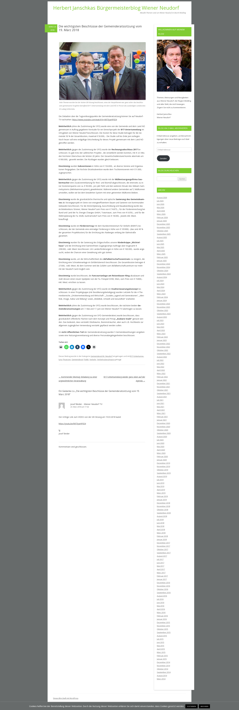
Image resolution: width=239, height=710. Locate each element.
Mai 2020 (160, 446)
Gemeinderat (77, 359)
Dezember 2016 (163, 582)
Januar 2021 (162, 420)
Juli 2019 (160, 479)
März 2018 (161, 533)
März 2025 (161, 254)
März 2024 (161, 294)
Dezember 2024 (163, 264)
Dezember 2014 (163, 662)
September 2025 (164, 234)
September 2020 (164, 433)
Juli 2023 (160, 320)
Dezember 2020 (163, 423)
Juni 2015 (160, 642)
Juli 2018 (160, 519)
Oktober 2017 (162, 549)
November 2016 (163, 586)
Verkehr (92, 359)
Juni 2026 (160, 204)
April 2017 (161, 569)
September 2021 (164, 393)
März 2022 (161, 373)
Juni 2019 (160, 483)
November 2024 (163, 267)
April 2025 (161, 250)
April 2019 (161, 489)
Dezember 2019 (163, 463)
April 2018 (161, 529)
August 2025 (162, 237)
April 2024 (161, 290)
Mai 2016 (160, 606)
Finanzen (67, 359)
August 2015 (162, 635)
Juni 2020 (160, 443)
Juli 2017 (160, 559)
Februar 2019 (162, 496)
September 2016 (164, 592)
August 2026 (162, 197)
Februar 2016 (162, 616)
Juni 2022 (160, 363)
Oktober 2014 (162, 669)
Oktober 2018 (162, 509)
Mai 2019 (160, 486)
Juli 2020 (160, 440)
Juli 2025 (160, 240)
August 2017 (162, 556)
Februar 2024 (162, 297)
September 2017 (164, 552)
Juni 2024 (160, 284)
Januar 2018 (162, 539)
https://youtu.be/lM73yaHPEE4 (72, 423)
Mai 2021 (160, 406)
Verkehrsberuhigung (106, 359)
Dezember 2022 (163, 343)
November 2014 (163, 665)
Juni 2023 (160, 323)
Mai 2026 (160, 207)
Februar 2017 (162, 576)
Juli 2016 (160, 599)
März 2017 (161, 572)
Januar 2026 (162, 221)
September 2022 (164, 353)
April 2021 (161, 410)
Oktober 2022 (162, 350)
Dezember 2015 (163, 622)
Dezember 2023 (163, 304)
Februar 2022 (162, 377)
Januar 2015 (162, 659)
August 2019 (162, 476)
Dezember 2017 (163, 543)
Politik (86, 359)
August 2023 (162, 317)
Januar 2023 (162, 340)
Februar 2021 (162, 416)
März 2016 (161, 612)
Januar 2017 (162, 579)
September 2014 (164, 672)
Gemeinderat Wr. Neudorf (101, 356)
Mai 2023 (160, 327)
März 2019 (161, 493)
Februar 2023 (162, 337)
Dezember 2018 (163, 503)
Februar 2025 (162, 257)
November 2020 (163, 426)
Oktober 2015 (162, 629)
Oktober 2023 (162, 310)
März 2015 (161, 652)
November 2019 (163, 466)
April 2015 (161, 649)
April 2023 (161, 330)
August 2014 (162, 675)
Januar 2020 (162, 460)
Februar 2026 (162, 217)
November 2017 (163, 546)
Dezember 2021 (163, 383)
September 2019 (164, 473)
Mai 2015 (160, 645)
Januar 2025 (162, 260)
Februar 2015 (162, 655)
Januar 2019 (162, 499)
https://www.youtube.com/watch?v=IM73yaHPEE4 (94, 119)
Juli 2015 (160, 639)
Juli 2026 (160, 201)
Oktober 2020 (162, 430)
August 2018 (162, 516)
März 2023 (161, 333)
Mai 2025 (160, 247)
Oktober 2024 (162, 270)
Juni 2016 (160, 602)
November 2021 (163, 386)
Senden (163, 158)
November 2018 (163, 506)
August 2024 (162, 277)
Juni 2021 (160, 403)
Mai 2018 (160, 526)
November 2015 (163, 626)
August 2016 (162, 596)
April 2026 (161, 211)
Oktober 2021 (162, 390)
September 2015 (164, 632)
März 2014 (161, 679)
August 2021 (162, 396)
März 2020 (161, 453)
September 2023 (164, 313)
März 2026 (161, 214)
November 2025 (163, 227)
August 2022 (162, 357)
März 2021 (161, 413)
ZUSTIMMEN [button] (191, 706)
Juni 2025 (160, 244)
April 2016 (161, 609)
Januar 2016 (162, 619)
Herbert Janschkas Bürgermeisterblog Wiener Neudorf (116, 8)
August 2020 (162, 436)
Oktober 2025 (162, 230)
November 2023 (163, 307)
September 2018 (164, 513)
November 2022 (163, 347)
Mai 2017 (160, 566)
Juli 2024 (160, 280)
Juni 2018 (160, 523)
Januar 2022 (162, 380)
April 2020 (161, 450)
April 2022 (161, 370)
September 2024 (164, 274)
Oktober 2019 (162, 469)
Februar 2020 (162, 456)
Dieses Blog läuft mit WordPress (65, 698)
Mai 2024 (160, 287)
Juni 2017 (160, 562)
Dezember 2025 (163, 224)
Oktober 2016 (162, 589)
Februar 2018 (162, 536)
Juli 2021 (160, 400)
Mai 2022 (160, 367)
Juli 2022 (160, 360)
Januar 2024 (162, 300)
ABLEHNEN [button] (204, 706)
